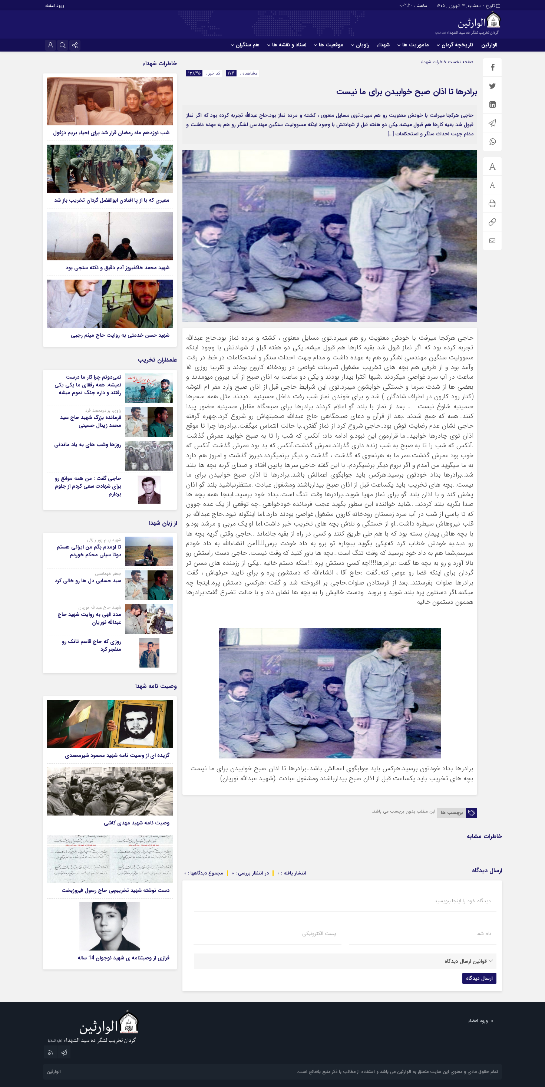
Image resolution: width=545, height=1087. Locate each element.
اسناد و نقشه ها (289, 45)
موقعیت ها (331, 45)
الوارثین (489, 45)
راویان (362, 45)
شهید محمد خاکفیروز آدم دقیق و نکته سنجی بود (117, 268)
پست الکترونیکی (319, 933)
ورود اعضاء (55, 5)
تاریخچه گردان (457, 45)
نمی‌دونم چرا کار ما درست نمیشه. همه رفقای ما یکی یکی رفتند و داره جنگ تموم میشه (87, 385)
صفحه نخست (459, 61)
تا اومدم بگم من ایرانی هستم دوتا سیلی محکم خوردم (89, 551)
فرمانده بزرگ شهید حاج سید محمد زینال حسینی (90, 421)
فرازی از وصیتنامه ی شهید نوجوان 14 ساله (123, 958)
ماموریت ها (415, 45)
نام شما (483, 933)
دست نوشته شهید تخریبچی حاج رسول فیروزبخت (115, 890)
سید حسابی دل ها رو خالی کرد (88, 581)
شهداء (383, 45)
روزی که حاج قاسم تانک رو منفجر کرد (91, 645)
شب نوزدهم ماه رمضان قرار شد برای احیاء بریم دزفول (111, 133)
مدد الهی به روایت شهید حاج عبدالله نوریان (89, 618)
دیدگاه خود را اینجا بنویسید (463, 900)
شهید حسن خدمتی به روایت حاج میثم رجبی (120, 335)
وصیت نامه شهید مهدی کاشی (136, 823)
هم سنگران (248, 45)
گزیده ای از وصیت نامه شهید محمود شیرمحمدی (117, 755)
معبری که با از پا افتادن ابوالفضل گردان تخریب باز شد (111, 200)
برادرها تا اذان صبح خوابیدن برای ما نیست (406, 91)
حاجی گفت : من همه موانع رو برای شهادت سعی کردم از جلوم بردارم (88, 486)
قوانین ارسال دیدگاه (466, 961)
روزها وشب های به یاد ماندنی (87, 445)
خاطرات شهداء (433, 61)
